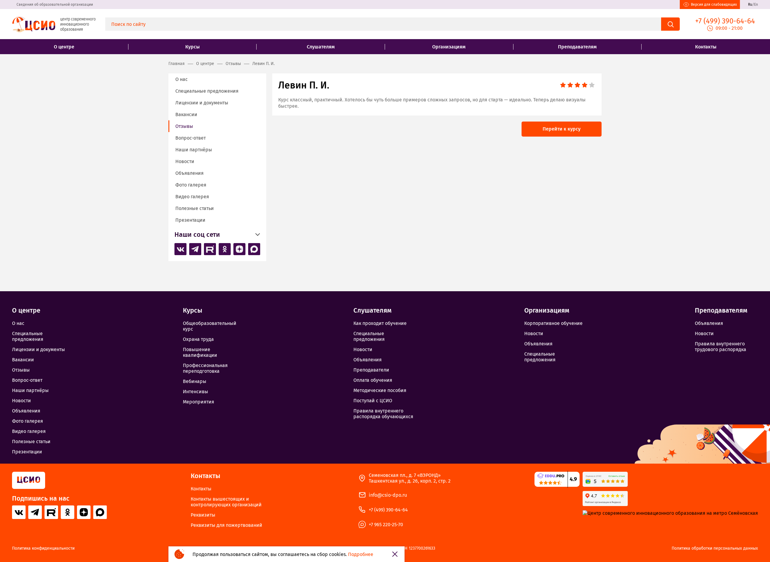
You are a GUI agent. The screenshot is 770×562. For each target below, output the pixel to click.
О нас (181, 79)
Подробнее (360, 554)
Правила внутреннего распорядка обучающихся (383, 413)
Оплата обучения (372, 380)
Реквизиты (203, 515)
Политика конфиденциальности (43, 548)
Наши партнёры (193, 150)
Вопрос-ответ (190, 138)
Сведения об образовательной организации (55, 4)
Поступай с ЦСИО (372, 400)
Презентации (190, 220)
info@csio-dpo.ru (388, 495)
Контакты (705, 47)
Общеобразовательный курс (209, 326)
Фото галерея (190, 185)
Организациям (449, 47)
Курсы (192, 47)
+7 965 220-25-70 (386, 524)
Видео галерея (192, 196)
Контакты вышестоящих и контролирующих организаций (226, 502)
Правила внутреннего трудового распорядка (720, 346)
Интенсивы (195, 391)
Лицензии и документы (201, 103)
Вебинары (194, 381)
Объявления (189, 173)
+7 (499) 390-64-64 (388, 510)
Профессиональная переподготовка (205, 368)
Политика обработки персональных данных (715, 548)
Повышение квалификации (200, 352)
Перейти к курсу (562, 129)
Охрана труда (198, 339)
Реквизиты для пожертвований (226, 525)
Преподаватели (371, 370)
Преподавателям (577, 47)
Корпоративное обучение (553, 323)
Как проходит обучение (380, 323)
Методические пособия (379, 390)
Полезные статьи (194, 208)
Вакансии (186, 114)
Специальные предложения (207, 91)
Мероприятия (198, 402)
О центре (64, 47)
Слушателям (321, 47)
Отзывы (184, 126)
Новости (184, 161)
